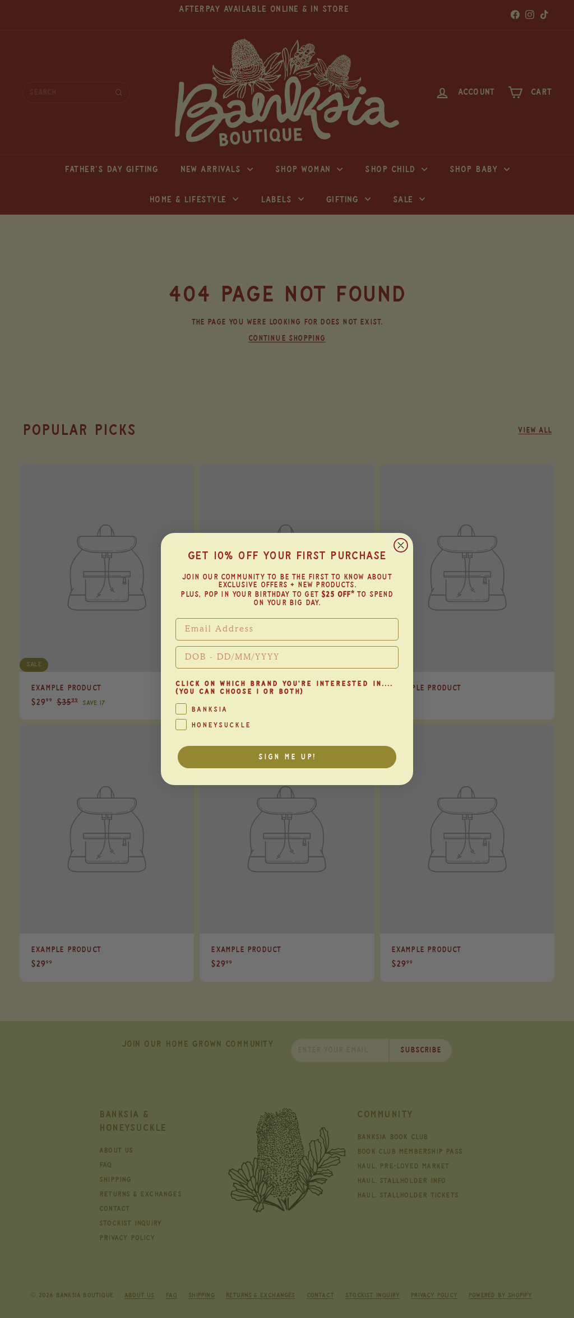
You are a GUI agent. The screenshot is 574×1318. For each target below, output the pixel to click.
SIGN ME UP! (287, 757)
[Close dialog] (401, 545)
